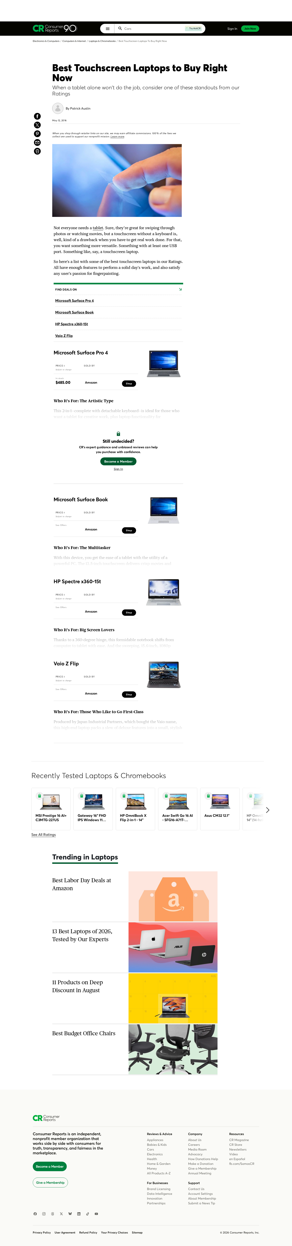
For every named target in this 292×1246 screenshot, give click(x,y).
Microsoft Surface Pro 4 (74, 300)
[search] (157, 28)
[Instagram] (44, 1214)
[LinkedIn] (78, 1214)
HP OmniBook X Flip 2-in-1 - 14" (133, 817)
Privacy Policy (42, 1232)
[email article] (37, 142)
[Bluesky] (70, 1214)
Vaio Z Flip (64, 335)
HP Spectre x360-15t (71, 324)
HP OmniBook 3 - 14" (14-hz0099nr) (261, 817)
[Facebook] (35, 1214)
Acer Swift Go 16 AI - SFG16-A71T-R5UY (177, 817)
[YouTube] (96, 1214)
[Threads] (52, 1214)
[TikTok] (87, 1214)
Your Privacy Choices (114, 1232)
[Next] (267, 810)
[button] (107, 28)
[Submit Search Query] (120, 28)
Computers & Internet (74, 40)
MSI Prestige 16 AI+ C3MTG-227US (51, 817)
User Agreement (65, 1232)
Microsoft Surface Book (74, 312)
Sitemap (137, 1232)
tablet (98, 227)
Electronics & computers (46, 40)
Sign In (118, 469)
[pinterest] (37, 133)
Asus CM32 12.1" (216, 815)
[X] (61, 1214)
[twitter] (37, 125)
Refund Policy (88, 1232)
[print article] (37, 151)
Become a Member (118, 461)
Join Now (250, 28)
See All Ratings (43, 834)
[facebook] (37, 116)
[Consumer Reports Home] (48, 1118)
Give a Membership (50, 1182)
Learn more (117, 136)
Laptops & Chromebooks (102, 40)
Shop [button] (129, 383)
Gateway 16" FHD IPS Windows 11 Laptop (92, 817)
